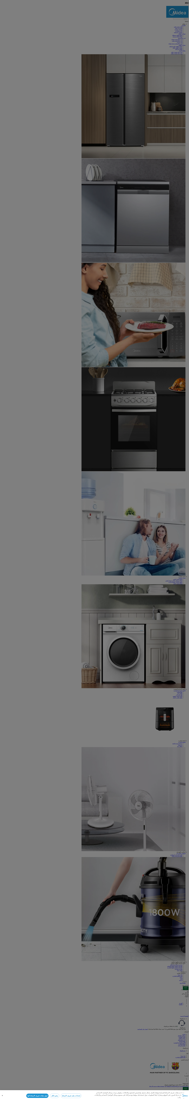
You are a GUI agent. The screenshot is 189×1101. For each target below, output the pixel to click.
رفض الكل (54, 1096)
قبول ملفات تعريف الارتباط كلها (37, 1096)
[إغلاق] (2, 1095)
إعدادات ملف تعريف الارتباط (71, 1096)
